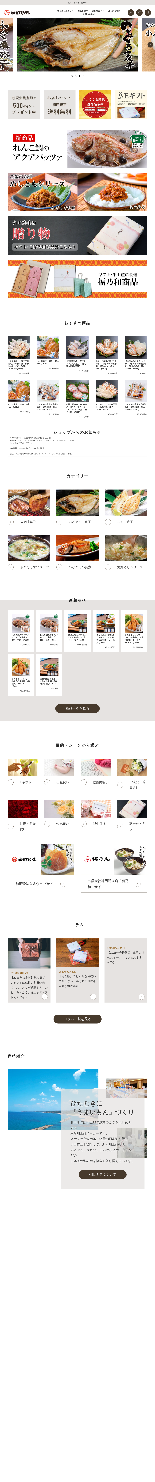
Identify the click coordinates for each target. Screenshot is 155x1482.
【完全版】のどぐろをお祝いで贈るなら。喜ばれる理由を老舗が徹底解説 (77, 981)
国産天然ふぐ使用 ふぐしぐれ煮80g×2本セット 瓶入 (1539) (77, 637)
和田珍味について (65, 11)
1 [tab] (71, 76)
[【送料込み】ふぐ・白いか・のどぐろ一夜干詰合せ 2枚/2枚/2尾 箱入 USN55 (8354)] (136, 347)
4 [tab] (83, 76)
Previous (5, 45)
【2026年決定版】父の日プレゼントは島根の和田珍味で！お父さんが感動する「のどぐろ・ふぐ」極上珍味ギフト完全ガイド (29, 987)
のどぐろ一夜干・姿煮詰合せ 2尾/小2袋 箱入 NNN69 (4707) (136, 407)
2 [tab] (75, 76)
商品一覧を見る (77, 708)
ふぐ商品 (77, 18)
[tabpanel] (77, 44)
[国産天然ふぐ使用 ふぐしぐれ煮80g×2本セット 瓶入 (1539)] (77, 623)
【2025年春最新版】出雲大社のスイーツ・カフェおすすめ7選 (125, 957)
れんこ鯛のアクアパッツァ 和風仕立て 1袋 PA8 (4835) (49, 637)
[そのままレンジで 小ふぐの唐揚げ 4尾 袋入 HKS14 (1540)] (21, 667)
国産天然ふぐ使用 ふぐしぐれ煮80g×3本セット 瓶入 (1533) (49, 681)
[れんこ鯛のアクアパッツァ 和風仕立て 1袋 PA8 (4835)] (49, 623)
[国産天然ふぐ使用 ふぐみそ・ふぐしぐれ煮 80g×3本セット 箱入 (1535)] (106, 623)
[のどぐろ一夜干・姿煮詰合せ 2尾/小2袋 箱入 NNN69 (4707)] (136, 391)
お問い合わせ (89, 14)
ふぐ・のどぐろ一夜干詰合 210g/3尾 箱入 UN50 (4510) (106, 407)
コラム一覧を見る (77, 1019)
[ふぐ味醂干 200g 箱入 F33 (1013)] (19, 391)
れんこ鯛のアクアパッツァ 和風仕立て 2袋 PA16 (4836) (21, 637)
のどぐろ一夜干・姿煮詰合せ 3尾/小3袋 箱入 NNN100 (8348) (48, 407)
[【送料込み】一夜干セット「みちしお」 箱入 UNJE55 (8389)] (77, 347)
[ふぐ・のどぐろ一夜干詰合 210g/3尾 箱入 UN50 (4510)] (107, 391)
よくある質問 (114, 11)
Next (150, 45)
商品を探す (83, 11)
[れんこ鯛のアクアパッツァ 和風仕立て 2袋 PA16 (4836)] (21, 623)
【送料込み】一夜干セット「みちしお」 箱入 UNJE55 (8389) (77, 363)
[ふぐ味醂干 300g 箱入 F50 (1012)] (48, 347)
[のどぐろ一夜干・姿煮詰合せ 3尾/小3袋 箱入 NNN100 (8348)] (48, 391)
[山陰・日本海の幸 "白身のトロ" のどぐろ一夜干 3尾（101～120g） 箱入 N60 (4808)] (77, 391)
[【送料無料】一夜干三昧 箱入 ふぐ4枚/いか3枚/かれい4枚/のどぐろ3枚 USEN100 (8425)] (19, 347)
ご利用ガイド (98, 11)
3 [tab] (79, 76)
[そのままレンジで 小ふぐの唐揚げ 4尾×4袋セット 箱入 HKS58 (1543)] (134, 623)
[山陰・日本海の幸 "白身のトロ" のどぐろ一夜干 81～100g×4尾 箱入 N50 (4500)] (107, 347)
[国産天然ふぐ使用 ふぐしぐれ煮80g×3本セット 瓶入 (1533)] (49, 667)
